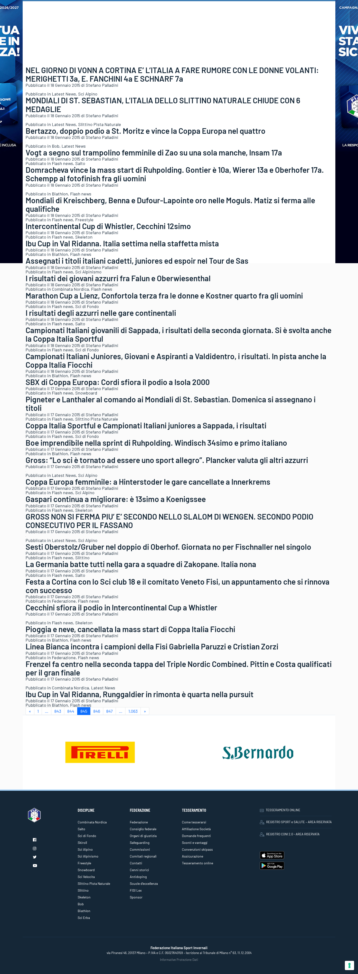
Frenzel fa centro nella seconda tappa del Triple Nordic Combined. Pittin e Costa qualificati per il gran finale (179, 668)
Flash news (62, 163)
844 (70, 711)
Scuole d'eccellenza (144, 883)
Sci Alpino (87, 93)
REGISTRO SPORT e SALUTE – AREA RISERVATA (299, 822)
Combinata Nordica (70, 289)
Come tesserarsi (194, 822)
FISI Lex (136, 890)
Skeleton (84, 237)
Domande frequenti (196, 836)
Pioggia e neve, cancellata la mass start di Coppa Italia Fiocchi (130, 629)
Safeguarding (139, 842)
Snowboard (86, 392)
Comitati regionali (143, 856)
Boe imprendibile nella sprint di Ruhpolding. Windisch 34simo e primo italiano (156, 442)
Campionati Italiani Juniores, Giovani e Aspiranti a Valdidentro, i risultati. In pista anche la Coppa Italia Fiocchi (176, 360)
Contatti (136, 863)
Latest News (64, 93)
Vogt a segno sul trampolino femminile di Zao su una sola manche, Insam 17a (154, 152)
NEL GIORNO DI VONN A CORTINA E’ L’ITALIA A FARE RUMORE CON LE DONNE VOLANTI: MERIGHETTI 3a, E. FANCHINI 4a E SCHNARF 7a (172, 74)
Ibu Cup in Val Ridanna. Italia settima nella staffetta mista (122, 243)
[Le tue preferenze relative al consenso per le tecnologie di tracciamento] (349, 965)
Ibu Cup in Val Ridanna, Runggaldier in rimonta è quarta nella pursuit (140, 694)
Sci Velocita (86, 877)
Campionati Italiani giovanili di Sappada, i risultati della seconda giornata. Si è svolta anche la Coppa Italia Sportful (178, 334)
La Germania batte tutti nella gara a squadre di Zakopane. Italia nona (141, 564)
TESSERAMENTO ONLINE (283, 810)
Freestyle (84, 219)
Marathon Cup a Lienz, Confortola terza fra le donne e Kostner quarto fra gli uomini (164, 295)
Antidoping (138, 877)
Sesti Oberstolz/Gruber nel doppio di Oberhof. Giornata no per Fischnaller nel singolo (168, 546)
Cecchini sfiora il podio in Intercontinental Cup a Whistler (121, 607)
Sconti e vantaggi (194, 842)
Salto (80, 163)
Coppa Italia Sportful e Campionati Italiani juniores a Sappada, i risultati (146, 425)
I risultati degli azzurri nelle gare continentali (101, 312)
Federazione (64, 601)
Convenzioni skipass (197, 849)
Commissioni (140, 849)
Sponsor (136, 897)
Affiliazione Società (196, 829)
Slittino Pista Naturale (99, 124)
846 (96, 711)
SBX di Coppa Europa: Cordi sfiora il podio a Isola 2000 (118, 381)
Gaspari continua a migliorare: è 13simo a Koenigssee (116, 498)
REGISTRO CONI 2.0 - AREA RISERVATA (293, 834)
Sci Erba (84, 918)
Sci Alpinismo (88, 271)
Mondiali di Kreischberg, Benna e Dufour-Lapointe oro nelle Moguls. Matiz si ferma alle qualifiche (170, 204)
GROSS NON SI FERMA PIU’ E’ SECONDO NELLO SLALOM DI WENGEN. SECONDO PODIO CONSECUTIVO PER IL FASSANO (169, 521)
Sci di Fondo (87, 306)
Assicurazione (192, 856)
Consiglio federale (143, 829)
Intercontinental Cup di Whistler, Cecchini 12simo (108, 226)
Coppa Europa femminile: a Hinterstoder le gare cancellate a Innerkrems (148, 481)
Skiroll (82, 842)
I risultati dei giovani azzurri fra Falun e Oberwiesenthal (118, 278)
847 (109, 711)
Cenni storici (139, 870)
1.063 (133, 711)
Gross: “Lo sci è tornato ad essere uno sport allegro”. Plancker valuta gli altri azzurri (167, 459)
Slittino (82, 557)
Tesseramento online (197, 863)
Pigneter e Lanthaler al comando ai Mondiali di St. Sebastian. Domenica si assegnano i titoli (171, 403)
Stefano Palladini (102, 85)
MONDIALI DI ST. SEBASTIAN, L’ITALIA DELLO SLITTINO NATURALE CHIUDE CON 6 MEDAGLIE (163, 104)
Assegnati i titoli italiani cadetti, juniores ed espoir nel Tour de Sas (137, 260)
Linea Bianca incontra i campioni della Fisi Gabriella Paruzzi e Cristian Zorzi (152, 646)
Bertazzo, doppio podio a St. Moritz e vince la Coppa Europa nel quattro (145, 130)
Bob (55, 146)
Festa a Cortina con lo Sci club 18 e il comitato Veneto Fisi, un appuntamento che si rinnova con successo (178, 586)
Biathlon (60, 193)
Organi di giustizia (143, 836)
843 (57, 711)
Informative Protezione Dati (179, 960)
